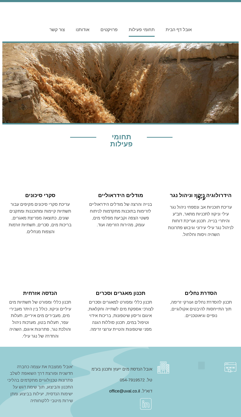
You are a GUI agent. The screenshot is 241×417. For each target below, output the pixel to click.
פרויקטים (109, 29)
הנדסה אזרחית (40, 293)
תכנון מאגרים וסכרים (120, 293)
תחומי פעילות (142, 29)
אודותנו (82, 29)
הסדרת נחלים (201, 293)
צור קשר (57, 29)
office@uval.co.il (124, 391)
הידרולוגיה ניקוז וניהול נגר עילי (201, 196)
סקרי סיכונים (40, 195)
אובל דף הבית (179, 29)
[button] (201, 365)
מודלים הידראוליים (120, 195)
